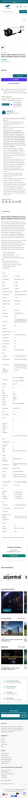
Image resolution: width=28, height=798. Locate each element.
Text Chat (15, 104)
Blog (2, 746)
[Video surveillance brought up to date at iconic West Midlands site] (12, 628)
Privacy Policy (4, 755)
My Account (4, 744)
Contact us (3, 742)
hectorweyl (4, 52)
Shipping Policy (4, 753)
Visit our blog (21, 647)
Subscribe (23, 715)
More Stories (21, 618)
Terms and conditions (6, 757)
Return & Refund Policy (6, 759)
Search (24, 11)
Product (3, 740)
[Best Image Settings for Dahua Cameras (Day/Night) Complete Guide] (12, 657)
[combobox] (14, 11)
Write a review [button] (14, 555)
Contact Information (6, 761)
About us (3, 738)
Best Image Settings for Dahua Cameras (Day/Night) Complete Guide (10, 668)
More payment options (14, 83)
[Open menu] (25, 6)
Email (20, 104)
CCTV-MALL (11, 789)
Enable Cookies (5, 763)
